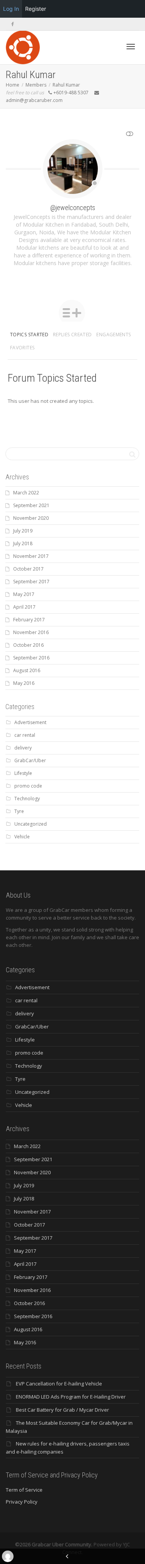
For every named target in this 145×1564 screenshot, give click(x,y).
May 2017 (23, 594)
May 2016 (23, 683)
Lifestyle (23, 773)
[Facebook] (12, 24)
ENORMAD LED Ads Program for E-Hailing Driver (71, 1396)
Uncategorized (30, 824)
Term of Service (24, 1489)
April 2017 (24, 607)
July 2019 (22, 530)
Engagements (113, 334)
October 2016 (28, 645)
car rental (24, 735)
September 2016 (31, 657)
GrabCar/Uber (30, 760)
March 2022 (26, 492)
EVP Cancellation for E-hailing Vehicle (59, 1383)
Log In (11, 8)
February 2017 (29, 619)
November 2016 (31, 632)
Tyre (19, 811)
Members (36, 85)
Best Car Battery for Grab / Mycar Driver (62, 1409)
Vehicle (22, 836)
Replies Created (72, 334)
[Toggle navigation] (130, 46)
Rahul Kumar (66, 85)
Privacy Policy (22, 1501)
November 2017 (31, 556)
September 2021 (31, 505)
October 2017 (28, 569)
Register (35, 8)
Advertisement (30, 722)
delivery (23, 747)
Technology (27, 798)
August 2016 (26, 670)
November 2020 (31, 518)
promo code (28, 786)
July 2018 (22, 543)
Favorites (22, 347)
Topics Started (29, 334)
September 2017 (31, 581)
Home (12, 85)
